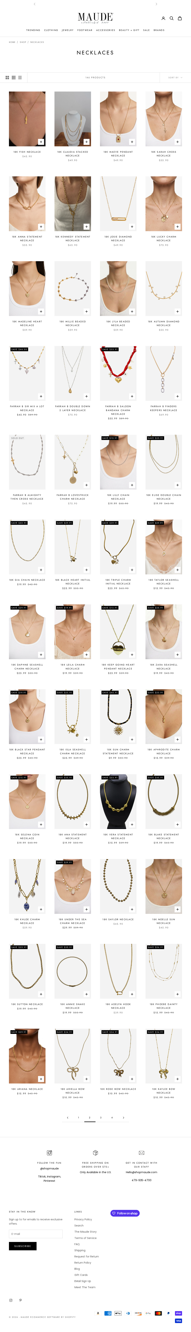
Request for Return (86, 1256)
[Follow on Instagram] (11, 1300)
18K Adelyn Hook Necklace (118, 1006)
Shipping (79, 1250)
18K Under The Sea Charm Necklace (73, 921)
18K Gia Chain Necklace (27, 580)
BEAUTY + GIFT (129, 30)
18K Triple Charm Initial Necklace (118, 581)
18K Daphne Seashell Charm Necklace (27, 666)
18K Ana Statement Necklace (73, 836)
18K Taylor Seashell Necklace (163, 581)
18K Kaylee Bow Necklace (163, 1090)
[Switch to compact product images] (20, 78)
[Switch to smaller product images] (13, 78)
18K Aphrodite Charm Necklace (164, 751)
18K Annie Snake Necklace (72, 1006)
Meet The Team (85, 1287)
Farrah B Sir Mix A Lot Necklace (27, 408)
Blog (77, 1269)
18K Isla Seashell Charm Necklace (73, 751)
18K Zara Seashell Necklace (164, 666)
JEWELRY (68, 30)
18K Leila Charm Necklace (73, 666)
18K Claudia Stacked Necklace (72, 153)
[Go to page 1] (67, 1118)
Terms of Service (85, 1238)
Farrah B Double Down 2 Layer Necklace (72, 408)
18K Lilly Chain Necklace (118, 497)
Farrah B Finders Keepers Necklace (164, 408)
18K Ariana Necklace (27, 1089)
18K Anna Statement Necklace (27, 238)
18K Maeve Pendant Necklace (118, 153)
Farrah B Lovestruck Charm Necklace (73, 497)
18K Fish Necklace (27, 152)
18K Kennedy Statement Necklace (72, 238)
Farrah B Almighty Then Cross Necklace (27, 497)
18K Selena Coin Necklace (27, 836)
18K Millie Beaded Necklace (73, 323)
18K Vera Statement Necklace (118, 836)
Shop (23, 42)
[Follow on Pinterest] (20, 1300)
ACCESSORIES (105, 30)
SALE (146, 30)
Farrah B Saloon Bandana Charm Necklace (118, 410)
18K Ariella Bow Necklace (73, 1090)
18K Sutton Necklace (27, 1004)
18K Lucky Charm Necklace (163, 238)
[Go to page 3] (123, 1118)
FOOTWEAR (85, 30)
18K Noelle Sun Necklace (163, 921)
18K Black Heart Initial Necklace (72, 581)
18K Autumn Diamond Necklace (164, 323)
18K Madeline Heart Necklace (27, 323)
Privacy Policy (83, 1219)
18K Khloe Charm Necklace (27, 921)
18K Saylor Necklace (118, 919)
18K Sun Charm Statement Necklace (118, 751)
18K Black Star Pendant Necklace (27, 751)
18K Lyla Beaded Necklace (118, 323)
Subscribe (22, 1246)
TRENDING (33, 30)
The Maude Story (85, 1232)
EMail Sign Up (82, 1281)
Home (12, 42)
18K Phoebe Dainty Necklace (164, 1006)
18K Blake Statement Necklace (163, 836)
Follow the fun (49, 1163)
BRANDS (159, 30)
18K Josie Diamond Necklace (118, 238)
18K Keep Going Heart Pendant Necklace (118, 666)
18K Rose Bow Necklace (118, 1089)
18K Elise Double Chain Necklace (163, 497)
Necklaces (37, 42)
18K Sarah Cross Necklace (163, 153)
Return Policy (82, 1263)
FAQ (77, 1244)
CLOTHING (51, 30)
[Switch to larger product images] (7, 78)
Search (79, 1225)
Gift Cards (81, 1275)
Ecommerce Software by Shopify (53, 1317)
